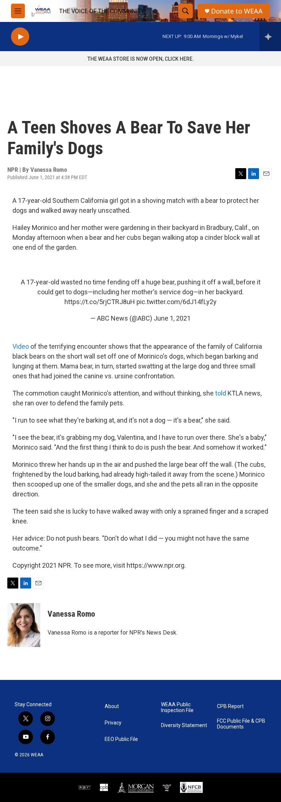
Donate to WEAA (237, 11)
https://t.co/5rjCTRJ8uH (99, 302)
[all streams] (270, 36)
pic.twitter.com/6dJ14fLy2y (176, 302)
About (112, 706)
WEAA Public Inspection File (177, 707)
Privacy (113, 723)
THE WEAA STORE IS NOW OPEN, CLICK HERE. (140, 59)
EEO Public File (121, 739)
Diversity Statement (184, 725)
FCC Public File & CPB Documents (241, 724)
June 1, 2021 (172, 318)
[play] (20, 37)
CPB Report (230, 706)
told (220, 393)
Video (20, 346)
